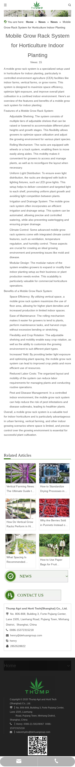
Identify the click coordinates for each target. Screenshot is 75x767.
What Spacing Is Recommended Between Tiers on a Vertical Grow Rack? (19, 560)
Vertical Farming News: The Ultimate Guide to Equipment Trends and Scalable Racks (21, 489)
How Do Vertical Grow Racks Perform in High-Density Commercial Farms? (21, 524)
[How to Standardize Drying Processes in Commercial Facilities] (54, 473)
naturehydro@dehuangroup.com (33, 732)
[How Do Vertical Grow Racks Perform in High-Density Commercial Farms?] (21, 509)
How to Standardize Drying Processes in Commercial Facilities (53, 489)
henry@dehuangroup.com (26, 635)
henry (13, 640)
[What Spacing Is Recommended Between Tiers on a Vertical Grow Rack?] (21, 544)
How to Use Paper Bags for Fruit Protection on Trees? (53, 562)
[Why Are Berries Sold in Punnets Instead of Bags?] (54, 508)
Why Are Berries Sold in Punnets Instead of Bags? (53, 523)
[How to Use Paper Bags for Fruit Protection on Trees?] (54, 545)
